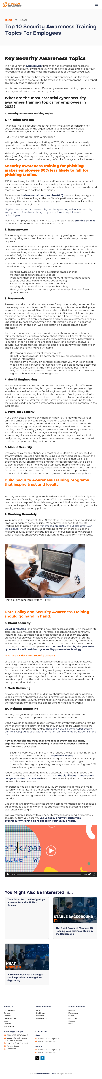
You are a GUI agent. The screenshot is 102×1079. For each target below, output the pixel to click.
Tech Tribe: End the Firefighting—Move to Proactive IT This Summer (26, 902)
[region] (34, 1060)
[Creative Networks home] (12, 4)
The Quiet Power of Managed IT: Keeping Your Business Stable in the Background (74, 931)
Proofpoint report (62, 755)
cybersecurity (33, 65)
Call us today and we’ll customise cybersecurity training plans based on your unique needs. (43, 819)
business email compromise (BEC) (42, 195)
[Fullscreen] (94, 874)
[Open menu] (96, 4)
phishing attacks (85, 220)
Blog (8, 20)
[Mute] (89, 874)
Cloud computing (15, 628)
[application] (51, 851)
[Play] (8, 874)
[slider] (49, 874)
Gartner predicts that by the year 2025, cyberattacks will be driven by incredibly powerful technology (49, 648)
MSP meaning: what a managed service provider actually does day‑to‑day (25, 977)
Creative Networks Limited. (46, 1074)
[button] (51, 850)
